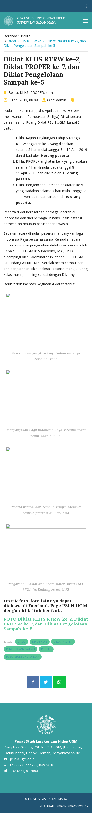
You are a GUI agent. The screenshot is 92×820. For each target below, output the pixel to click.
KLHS (24, 92)
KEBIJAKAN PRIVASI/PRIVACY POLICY (64, 806)
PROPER (37, 92)
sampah (52, 92)
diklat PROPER (62, 641)
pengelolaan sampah (20, 649)
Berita (25, 36)
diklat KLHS (39, 641)
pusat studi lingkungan (22, 656)
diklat (22, 641)
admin (61, 100)
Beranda (10, 36)
